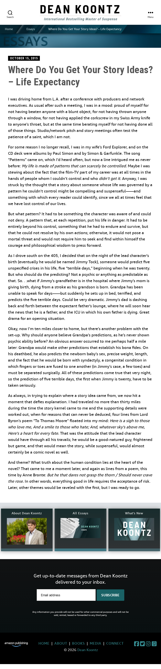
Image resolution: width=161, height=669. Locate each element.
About (60, 643)
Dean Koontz (80, 9)
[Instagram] (148, 644)
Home (9, 29)
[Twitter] (142, 644)
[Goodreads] (154, 644)
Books (78, 643)
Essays (31, 29)
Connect (115, 643)
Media (95, 643)
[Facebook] (136, 644)
